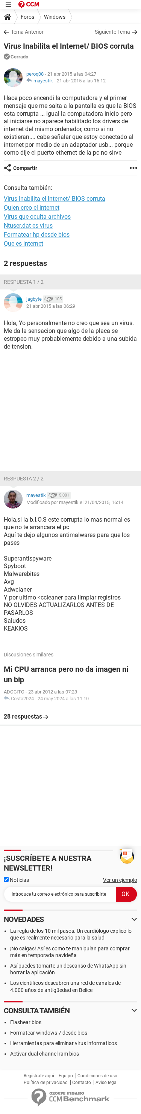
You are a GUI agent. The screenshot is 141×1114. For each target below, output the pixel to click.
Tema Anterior (27, 32)
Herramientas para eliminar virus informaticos (63, 1043)
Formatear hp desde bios (37, 234)
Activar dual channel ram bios (44, 1054)
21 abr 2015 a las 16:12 (81, 81)
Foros (27, 17)
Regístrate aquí (39, 1075)
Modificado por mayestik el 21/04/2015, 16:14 (74, 502)
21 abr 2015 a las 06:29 (50, 306)
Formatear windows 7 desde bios (48, 1033)
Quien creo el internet (31, 207)
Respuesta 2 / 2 (24, 479)
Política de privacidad (46, 1082)
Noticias (19, 880)
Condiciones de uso (97, 1075)
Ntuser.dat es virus (28, 225)
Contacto (81, 1082)
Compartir (25, 168)
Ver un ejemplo (120, 880)
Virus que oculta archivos (37, 216)
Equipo (66, 1075)
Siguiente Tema (112, 32)
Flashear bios (25, 1022)
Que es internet (23, 243)
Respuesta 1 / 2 (24, 282)
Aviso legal (107, 1082)
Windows (54, 17)
